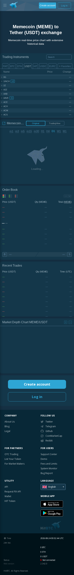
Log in (37, 396)
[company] (13, 5)
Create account (37, 384)
